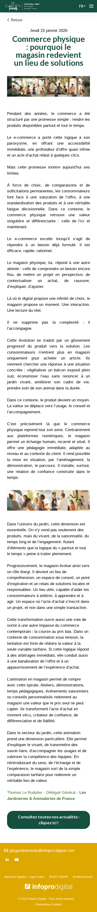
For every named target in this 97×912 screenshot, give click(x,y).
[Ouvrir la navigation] (91, 6)
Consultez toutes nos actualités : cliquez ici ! (48, 819)
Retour (16, 20)
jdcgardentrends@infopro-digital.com (41, 850)
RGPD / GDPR (58, 877)
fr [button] (81, 6)
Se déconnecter (83, 877)
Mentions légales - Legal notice (24, 877)
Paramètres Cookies (49, 904)
